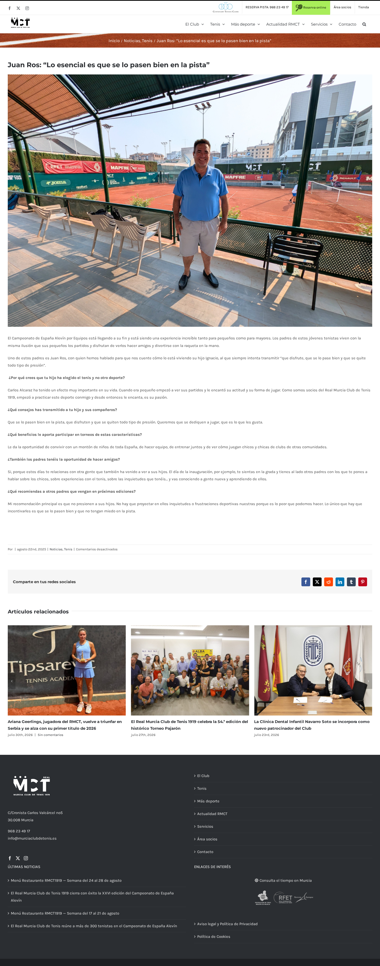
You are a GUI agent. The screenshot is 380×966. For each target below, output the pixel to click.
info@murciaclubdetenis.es (32, 838)
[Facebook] (10, 858)
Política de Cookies (213, 936)
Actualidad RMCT (212, 813)
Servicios (205, 826)
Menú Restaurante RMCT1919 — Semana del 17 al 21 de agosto (65, 913)
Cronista (19, 812)
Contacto (205, 851)
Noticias (56, 549)
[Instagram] (26, 858)
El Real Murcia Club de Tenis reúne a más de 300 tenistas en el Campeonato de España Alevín (94, 926)
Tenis (68, 549)
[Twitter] (18, 858)
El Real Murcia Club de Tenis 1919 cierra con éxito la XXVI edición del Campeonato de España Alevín (92, 897)
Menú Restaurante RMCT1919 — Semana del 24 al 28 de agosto (66, 880)
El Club (203, 775)
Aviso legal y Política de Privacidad (227, 924)
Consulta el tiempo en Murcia (285, 880)
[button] (364, 24)
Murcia (27, 820)
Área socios (207, 839)
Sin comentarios (301, 735)
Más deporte (208, 801)
